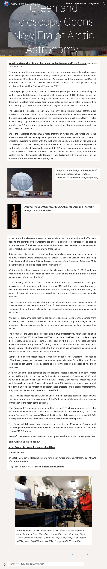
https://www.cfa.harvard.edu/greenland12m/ (31, 447)
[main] (53, 28)
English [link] (92, 3)
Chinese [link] (79, 3)
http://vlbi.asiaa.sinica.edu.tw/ (24, 441)
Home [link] (69, 3)
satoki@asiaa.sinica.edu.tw (49, 466)
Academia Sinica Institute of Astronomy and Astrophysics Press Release (48, 63)
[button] (104, 4)
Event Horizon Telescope (82, 337)
